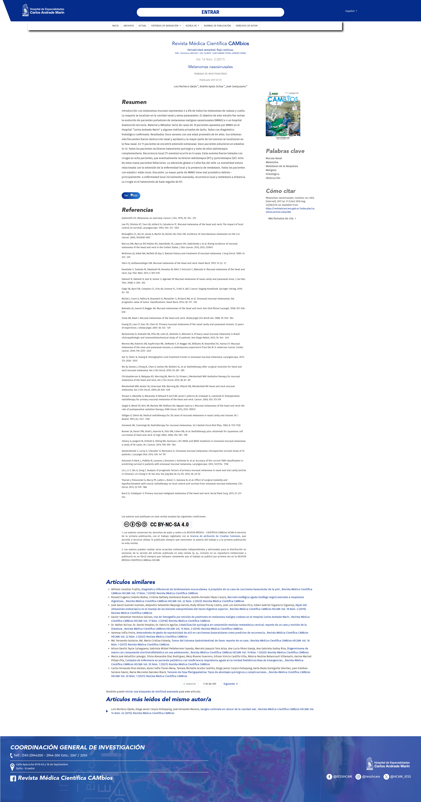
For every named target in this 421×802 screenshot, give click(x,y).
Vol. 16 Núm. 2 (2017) (210, 59)
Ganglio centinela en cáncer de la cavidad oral (228, 709)
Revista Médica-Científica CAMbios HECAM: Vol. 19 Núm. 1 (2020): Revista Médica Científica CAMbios (250, 652)
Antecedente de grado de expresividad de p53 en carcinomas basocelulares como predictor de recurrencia (201, 632)
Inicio (115, 25)
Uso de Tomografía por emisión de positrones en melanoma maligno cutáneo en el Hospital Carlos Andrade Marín (222, 616)
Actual (142, 25)
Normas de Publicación (217, 25)
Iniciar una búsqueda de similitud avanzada (151, 691)
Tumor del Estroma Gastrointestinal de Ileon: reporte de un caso (210, 640)
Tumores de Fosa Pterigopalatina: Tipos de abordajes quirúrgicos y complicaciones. (217, 672)
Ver (126, 195)
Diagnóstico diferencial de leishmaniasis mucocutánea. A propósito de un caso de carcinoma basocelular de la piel (210, 589)
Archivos (129, 25)
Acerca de (191, 25)
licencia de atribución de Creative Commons (215, 536)
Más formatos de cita (281, 218)
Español (352, 10)
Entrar (210, 12)
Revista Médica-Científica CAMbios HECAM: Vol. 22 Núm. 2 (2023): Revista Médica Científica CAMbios (185, 601)
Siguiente (230, 683)
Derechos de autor (247, 25)
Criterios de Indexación (165, 25)
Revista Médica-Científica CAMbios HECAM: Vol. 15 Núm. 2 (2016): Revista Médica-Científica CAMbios (183, 628)
